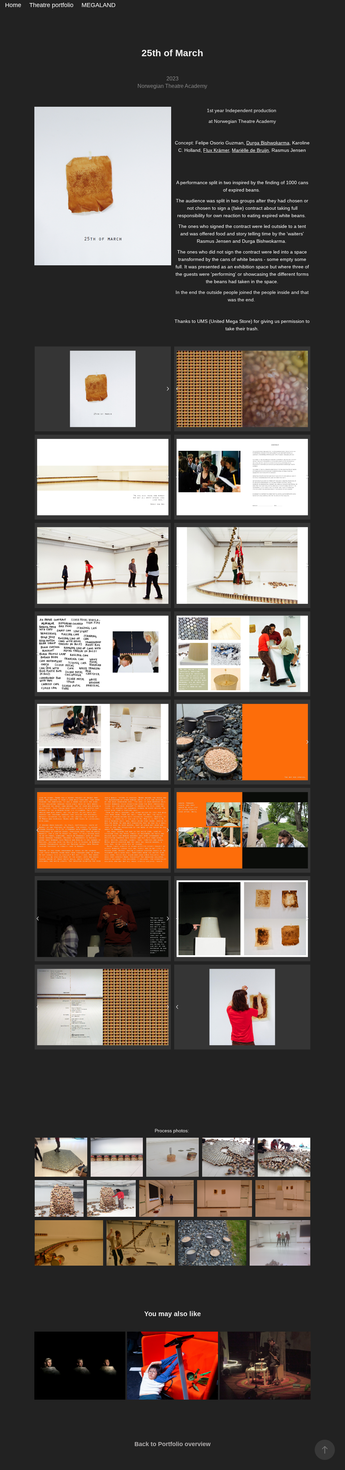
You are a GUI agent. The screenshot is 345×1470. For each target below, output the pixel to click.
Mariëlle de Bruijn (250, 150)
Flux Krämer (216, 150)
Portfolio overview (184, 1444)
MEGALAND (99, 5)
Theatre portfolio (51, 5)
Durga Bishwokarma (267, 142)
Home (13, 5)
